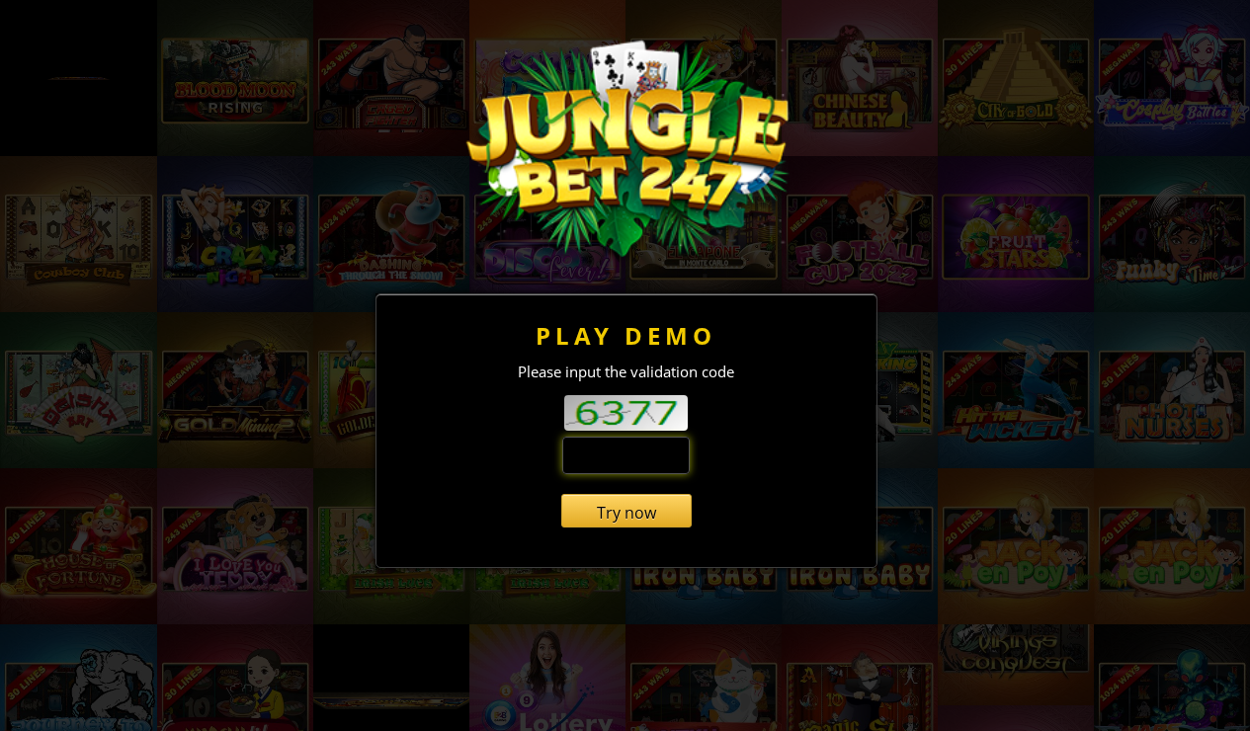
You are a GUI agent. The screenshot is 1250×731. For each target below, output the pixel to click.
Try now (626, 513)
